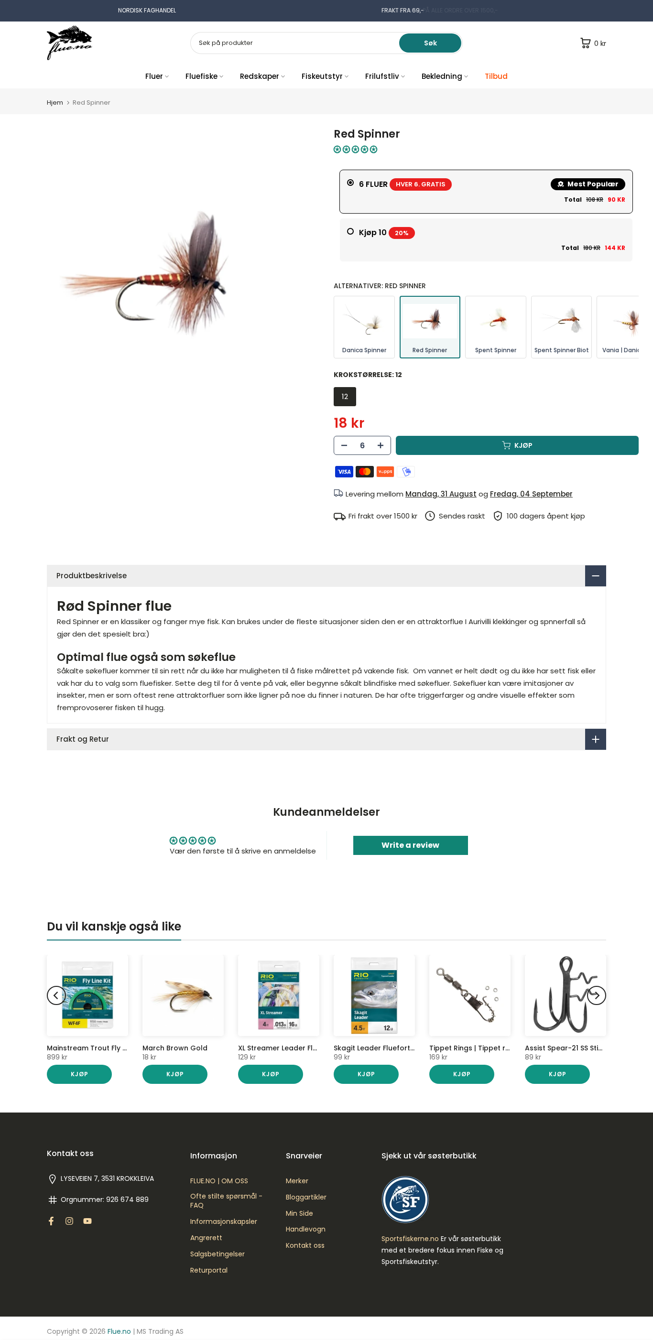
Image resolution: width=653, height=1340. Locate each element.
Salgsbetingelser (217, 1254)
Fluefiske (201, 76)
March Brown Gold (174, 1048)
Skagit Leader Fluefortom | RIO (386, 1048)
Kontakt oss (305, 1245)
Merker (297, 1181)
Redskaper (259, 76)
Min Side (299, 1213)
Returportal (209, 1270)
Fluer (154, 76)
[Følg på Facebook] (51, 1221)
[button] (355, 149)
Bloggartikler (306, 1197)
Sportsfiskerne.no (410, 1238)
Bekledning (442, 76)
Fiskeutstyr (322, 76)
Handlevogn (306, 1229)
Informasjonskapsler (223, 1221)
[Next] (596, 995)
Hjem (55, 102)
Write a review (410, 845)
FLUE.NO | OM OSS (219, 1181)
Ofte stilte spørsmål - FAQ (226, 1201)
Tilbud (496, 76)
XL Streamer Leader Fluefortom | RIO (301, 1048)
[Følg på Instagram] (69, 1221)
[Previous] (56, 995)
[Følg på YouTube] (87, 1221)
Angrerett (206, 1238)
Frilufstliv (382, 76)
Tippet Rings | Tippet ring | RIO (481, 1048)
